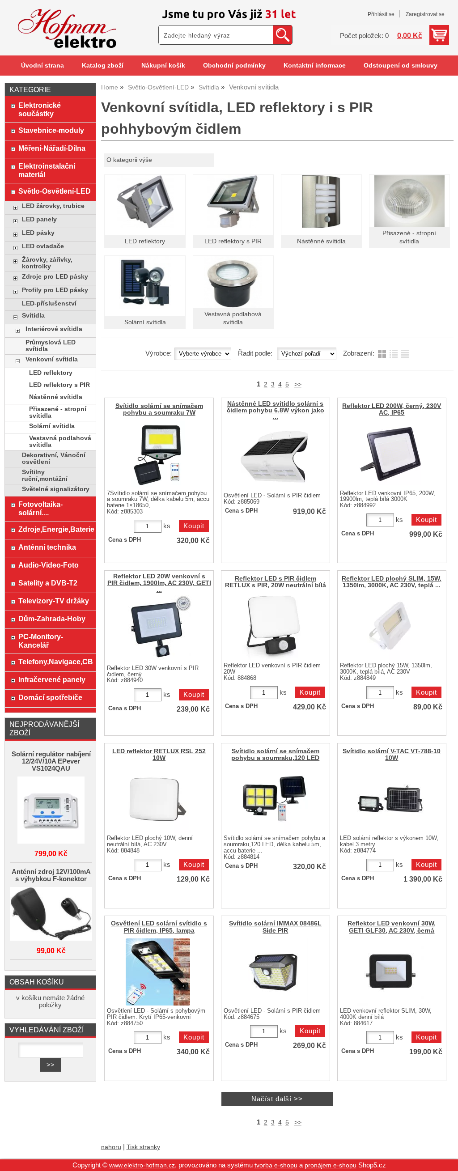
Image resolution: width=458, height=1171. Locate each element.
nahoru (111, 1147)
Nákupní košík (163, 65)
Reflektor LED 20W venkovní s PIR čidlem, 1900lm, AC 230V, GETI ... (159, 583)
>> (297, 384)
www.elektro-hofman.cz (142, 1165)
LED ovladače (43, 246)
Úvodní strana (42, 65)
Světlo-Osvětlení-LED (54, 191)
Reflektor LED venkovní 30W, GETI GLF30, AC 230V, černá (392, 926)
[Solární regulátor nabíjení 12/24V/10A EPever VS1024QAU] (51, 810)
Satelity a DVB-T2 (47, 583)
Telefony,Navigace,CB (54, 662)
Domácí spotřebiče (50, 697)
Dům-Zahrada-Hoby (51, 619)
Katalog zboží (102, 65)
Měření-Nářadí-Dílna (51, 148)
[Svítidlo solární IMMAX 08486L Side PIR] (274, 972)
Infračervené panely (51, 679)
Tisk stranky (143, 1147)
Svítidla (33, 315)
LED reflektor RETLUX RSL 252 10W (159, 754)
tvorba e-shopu (275, 1165)
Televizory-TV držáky (53, 601)
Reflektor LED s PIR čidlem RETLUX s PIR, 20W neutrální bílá (275, 582)
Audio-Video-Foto (48, 565)
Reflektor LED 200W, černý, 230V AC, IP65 (391, 409)
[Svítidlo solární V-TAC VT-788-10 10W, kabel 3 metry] (390, 799)
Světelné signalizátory (55, 489)
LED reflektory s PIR (233, 241)
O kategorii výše (129, 160)
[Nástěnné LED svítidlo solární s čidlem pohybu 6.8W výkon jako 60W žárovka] (274, 456)
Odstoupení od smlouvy (400, 65)
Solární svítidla (145, 322)
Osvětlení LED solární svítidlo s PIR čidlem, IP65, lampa (159, 926)
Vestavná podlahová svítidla (60, 441)
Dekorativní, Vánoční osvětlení (53, 458)
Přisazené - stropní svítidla (57, 412)
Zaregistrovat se (425, 14)
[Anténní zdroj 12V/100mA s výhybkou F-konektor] (51, 914)
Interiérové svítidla (53, 329)
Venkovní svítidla (51, 359)
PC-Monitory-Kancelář (40, 640)
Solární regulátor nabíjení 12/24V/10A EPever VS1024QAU (51, 761)
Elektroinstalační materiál (46, 170)
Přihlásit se (381, 14)
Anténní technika (47, 547)
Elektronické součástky (39, 109)
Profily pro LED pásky (55, 290)
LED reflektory (145, 241)
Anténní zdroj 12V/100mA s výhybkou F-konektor (51, 875)
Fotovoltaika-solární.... (40, 508)
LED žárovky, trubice (53, 206)
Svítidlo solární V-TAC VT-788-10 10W (392, 754)
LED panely (39, 219)
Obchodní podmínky (234, 65)
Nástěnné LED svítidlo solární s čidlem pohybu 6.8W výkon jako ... (275, 410)
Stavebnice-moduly (51, 130)
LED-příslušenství (49, 303)
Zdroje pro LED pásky (55, 276)
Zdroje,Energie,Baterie (54, 529)
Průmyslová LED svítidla (50, 345)
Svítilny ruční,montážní (45, 475)
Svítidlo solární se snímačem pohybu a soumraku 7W (159, 409)
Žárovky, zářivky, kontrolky (47, 263)
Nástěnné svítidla (321, 241)
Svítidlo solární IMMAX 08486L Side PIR (275, 926)
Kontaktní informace (315, 65)
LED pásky (38, 232)
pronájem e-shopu (330, 1165)
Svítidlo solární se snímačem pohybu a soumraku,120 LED (275, 754)
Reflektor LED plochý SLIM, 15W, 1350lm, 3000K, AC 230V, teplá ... (391, 582)
